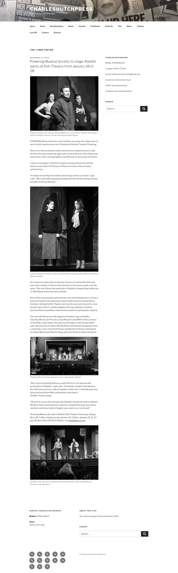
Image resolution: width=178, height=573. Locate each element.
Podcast (57, 32)
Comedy (82, 26)
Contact (45, 32)
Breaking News (56, 26)
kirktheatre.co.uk (77, 420)
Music (129, 26)
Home (32, 26)
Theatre (140, 26)
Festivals (109, 26)
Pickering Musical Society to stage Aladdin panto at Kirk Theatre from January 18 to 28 (63, 66)
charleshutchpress (61, 9)
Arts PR (33, 32)
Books (70, 26)
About (42, 26)
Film (120, 26)
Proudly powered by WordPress (92, 554)
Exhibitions (95, 26)
